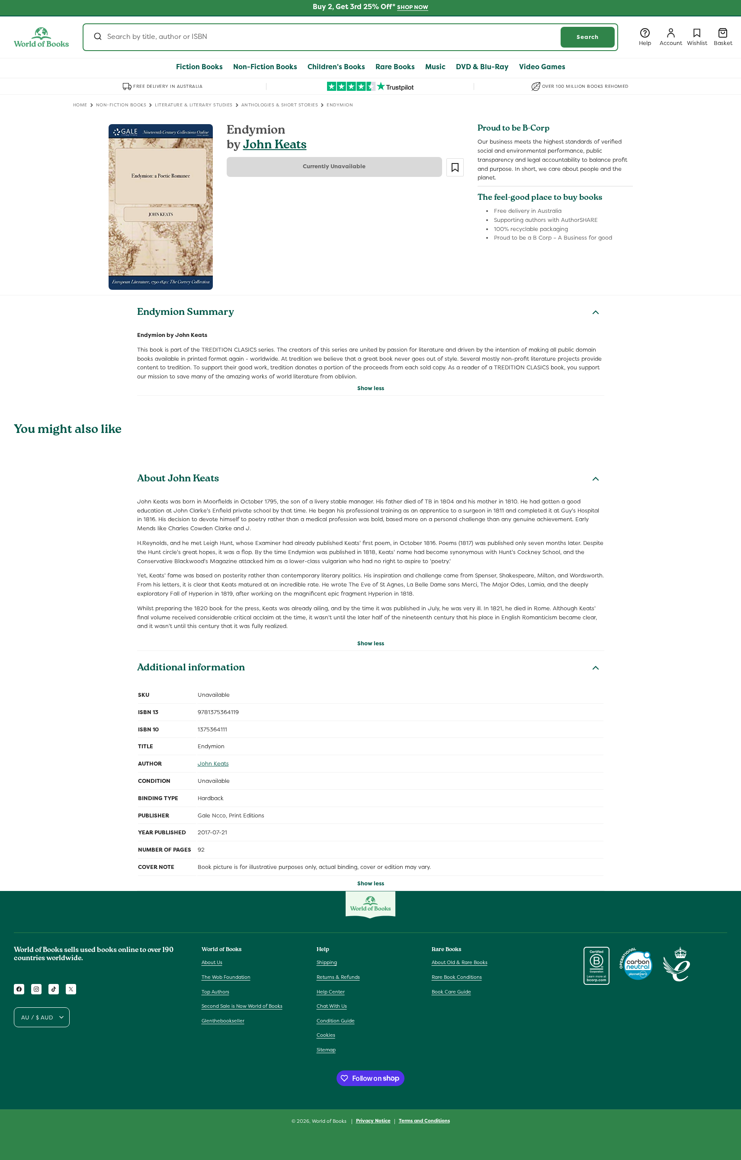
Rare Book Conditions (457, 977)
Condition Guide (336, 1020)
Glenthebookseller (223, 1020)
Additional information (191, 668)
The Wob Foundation (226, 977)
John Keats (275, 146)
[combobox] (350, 37)
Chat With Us (332, 1006)
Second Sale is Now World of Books (242, 1006)
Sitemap (326, 1049)
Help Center (331, 991)
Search (588, 37)
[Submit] (97, 37)
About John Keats (178, 479)
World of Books (330, 1121)
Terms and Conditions (424, 1120)
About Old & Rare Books (460, 962)
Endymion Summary (185, 313)
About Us (212, 962)
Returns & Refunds (338, 977)
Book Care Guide (451, 991)
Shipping (327, 962)
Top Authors (215, 991)
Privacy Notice (373, 1120)
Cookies (326, 1035)
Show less (370, 388)
